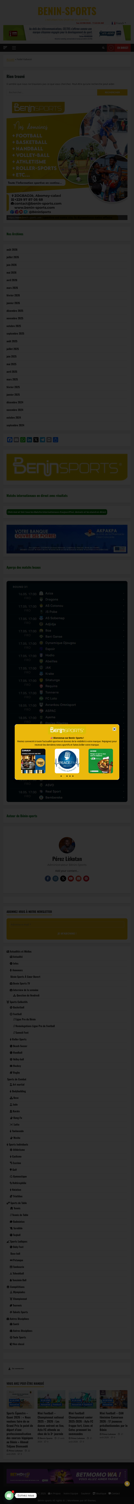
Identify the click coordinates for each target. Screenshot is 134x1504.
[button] (114, 729)
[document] (67, 752)
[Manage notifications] (127, 1483)
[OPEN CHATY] (9, 1495)
